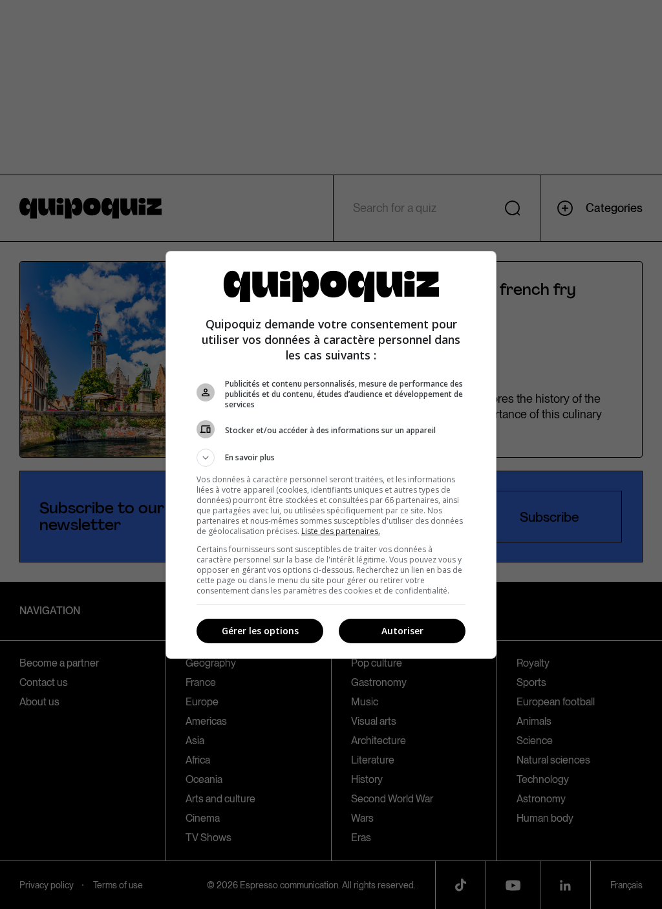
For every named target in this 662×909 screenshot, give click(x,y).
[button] (331, 458)
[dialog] (331, 455)
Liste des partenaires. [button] (340, 531)
